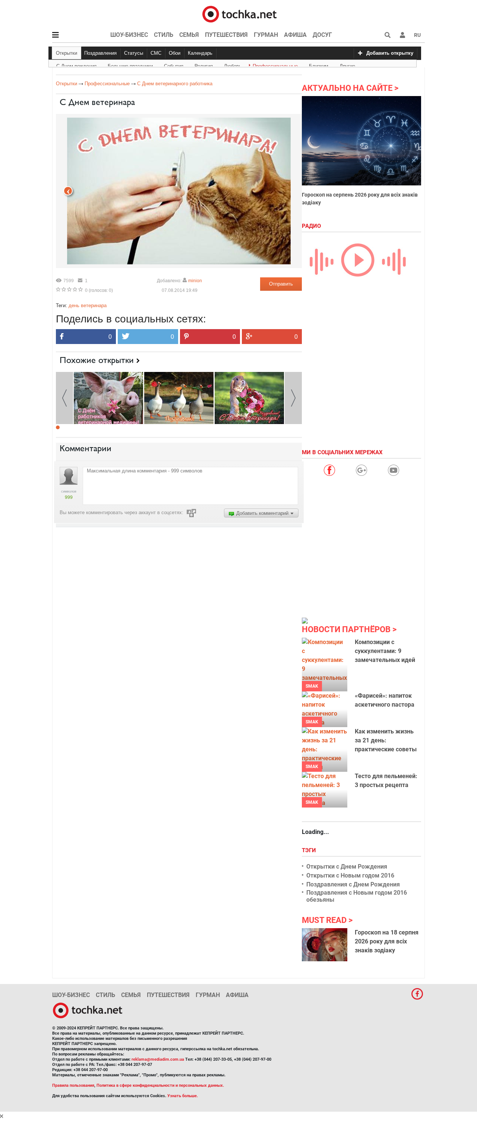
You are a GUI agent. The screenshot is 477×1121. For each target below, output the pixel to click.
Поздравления (100, 53)
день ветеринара (88, 305)
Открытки (66, 53)
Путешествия (226, 34)
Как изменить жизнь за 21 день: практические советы (386, 740)
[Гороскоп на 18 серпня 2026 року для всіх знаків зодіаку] (324, 944)
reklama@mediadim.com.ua (158, 1059)
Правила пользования (73, 1085)
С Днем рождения (76, 64)
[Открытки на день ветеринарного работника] (108, 397)
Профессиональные (275, 64)
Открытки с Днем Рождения (346, 866)
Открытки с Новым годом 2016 (350, 875)
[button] (402, 35)
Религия (204, 64)
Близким (318, 64)
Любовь (232, 64)
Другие (347, 64)
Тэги (310, 850)
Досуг (322, 34)
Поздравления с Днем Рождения (353, 884)
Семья (189, 34)
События (173, 64)
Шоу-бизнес (129, 34)
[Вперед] (68, 190)
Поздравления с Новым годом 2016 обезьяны (356, 896)
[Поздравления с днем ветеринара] (179, 397)
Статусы (133, 53)
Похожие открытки (97, 360)
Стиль (163, 34)
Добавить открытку (389, 53)
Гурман (266, 34)
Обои (174, 53)
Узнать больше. (182, 1095)
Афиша (295, 34)
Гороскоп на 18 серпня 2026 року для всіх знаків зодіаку (386, 941)
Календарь (200, 53)
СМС (156, 53)
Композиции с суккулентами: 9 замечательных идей (385, 650)
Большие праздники (130, 64)
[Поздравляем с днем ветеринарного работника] (249, 397)
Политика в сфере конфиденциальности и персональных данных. (160, 1085)
